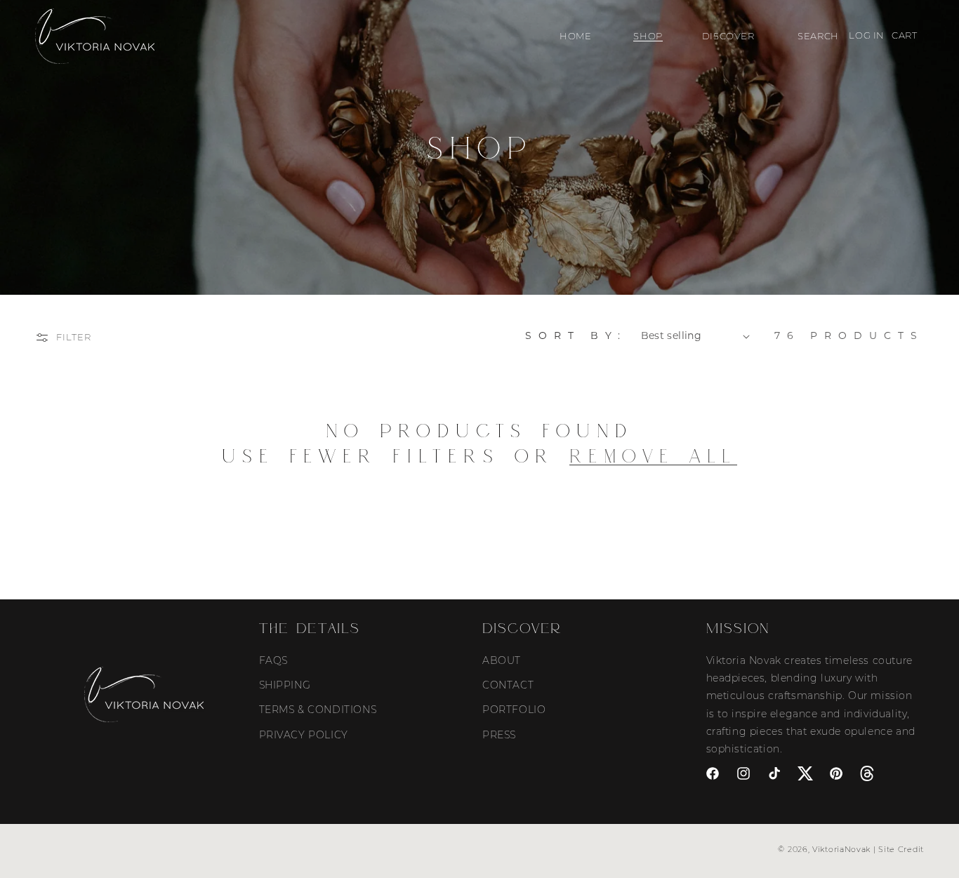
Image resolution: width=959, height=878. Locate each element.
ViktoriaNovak (841, 849)
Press (499, 735)
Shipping (285, 685)
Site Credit (901, 849)
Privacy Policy (303, 735)
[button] (646, 36)
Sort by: (576, 335)
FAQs (273, 660)
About (501, 660)
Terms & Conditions (318, 709)
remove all (653, 456)
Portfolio (513, 709)
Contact (508, 685)
